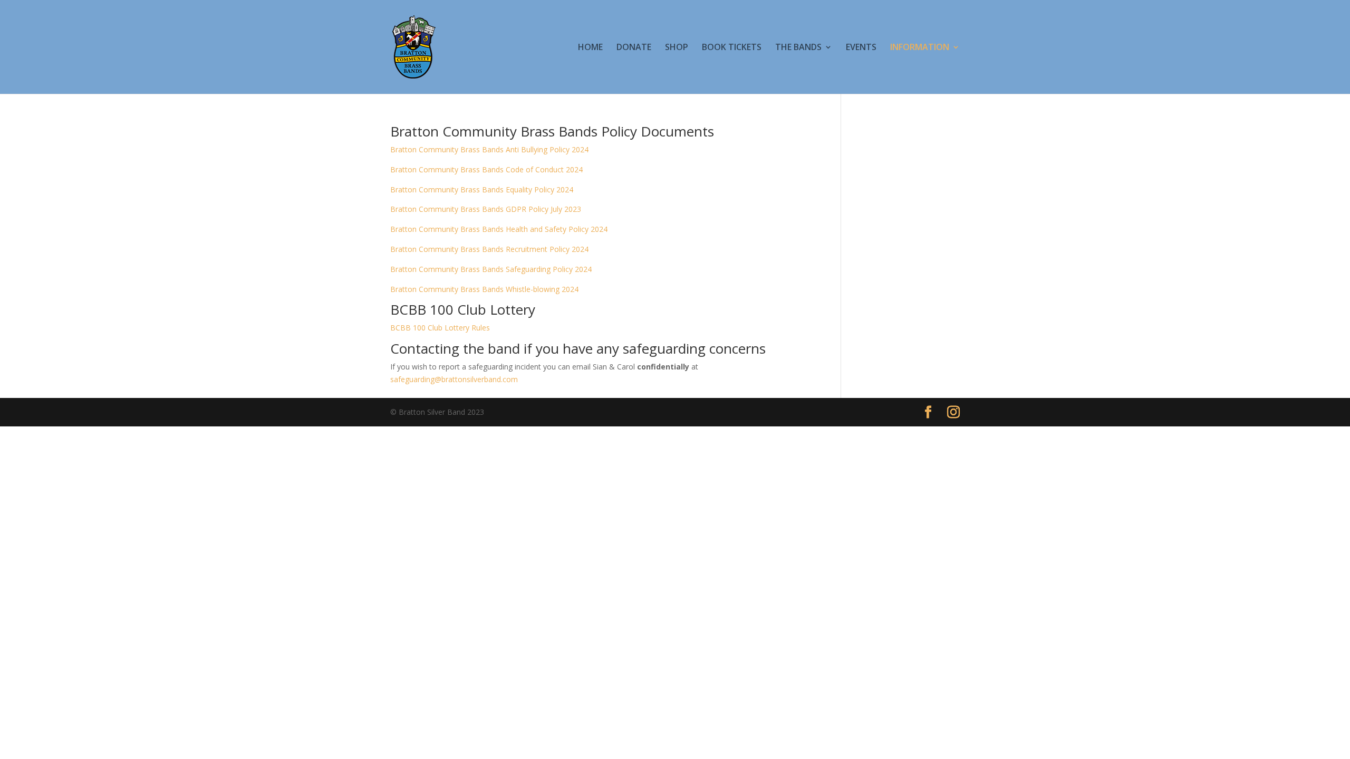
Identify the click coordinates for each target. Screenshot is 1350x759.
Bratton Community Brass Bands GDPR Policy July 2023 (485, 209)
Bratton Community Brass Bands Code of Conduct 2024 (486, 169)
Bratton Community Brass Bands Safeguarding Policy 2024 (491, 269)
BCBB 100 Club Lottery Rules (440, 328)
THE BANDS (798, 48)
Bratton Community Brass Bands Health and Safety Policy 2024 (499, 229)
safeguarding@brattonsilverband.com (454, 379)
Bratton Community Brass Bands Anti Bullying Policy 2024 (489, 149)
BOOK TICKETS (731, 48)
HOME (590, 48)
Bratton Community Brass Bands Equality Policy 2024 (481, 189)
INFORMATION (919, 48)
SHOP (676, 48)
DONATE (633, 48)
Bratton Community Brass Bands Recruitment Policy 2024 (489, 249)
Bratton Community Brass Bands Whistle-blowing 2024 (484, 289)
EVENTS (861, 48)
